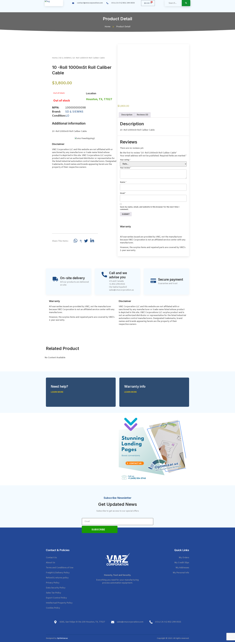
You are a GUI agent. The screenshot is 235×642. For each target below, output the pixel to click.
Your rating (125, 160)
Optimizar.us (62, 638)
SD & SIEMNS (65, 58)
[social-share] (75, 241)
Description (126, 115)
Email (123, 193)
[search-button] (186, 3)
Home (55, 58)
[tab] (127, 115)
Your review (125, 168)
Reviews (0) (142, 115)
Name (123, 182)
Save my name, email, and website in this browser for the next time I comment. (149, 208)
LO (67, 116)
